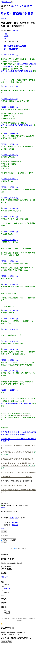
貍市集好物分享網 (24, 416)
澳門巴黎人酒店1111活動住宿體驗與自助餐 (18, 472)
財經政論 (15, 30)
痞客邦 (12, 518)
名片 (5, 38)
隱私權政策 (32, 618)
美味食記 (15, 523)
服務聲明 (19, 620)
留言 (16, 518)
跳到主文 (3, 18)
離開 (10, 641)
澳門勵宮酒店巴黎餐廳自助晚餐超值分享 (17, 459)
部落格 (6, 36)
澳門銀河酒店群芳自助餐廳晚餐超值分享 (17, 452)
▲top (2, 528)
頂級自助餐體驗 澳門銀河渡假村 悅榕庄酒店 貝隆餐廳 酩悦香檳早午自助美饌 (18, 465)
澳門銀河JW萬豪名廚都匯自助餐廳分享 (16, 481)
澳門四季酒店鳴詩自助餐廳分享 (13, 485)
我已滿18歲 (4, 641)
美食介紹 (15, 525)
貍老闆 (3, 507)
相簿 (5, 34)
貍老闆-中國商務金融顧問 (17, 13)
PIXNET (8, 618)
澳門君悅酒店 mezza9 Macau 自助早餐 (16, 477)
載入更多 (3, 531)
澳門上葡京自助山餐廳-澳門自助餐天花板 (16, 71)
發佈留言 (3, 542)
